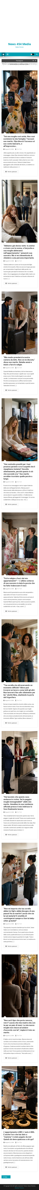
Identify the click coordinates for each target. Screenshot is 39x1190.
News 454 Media (19, 44)
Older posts (7, 1177)
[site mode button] (32, 54)
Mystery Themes (19, 1188)
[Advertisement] (19, 20)
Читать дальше (12, 171)
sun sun (19, 149)
